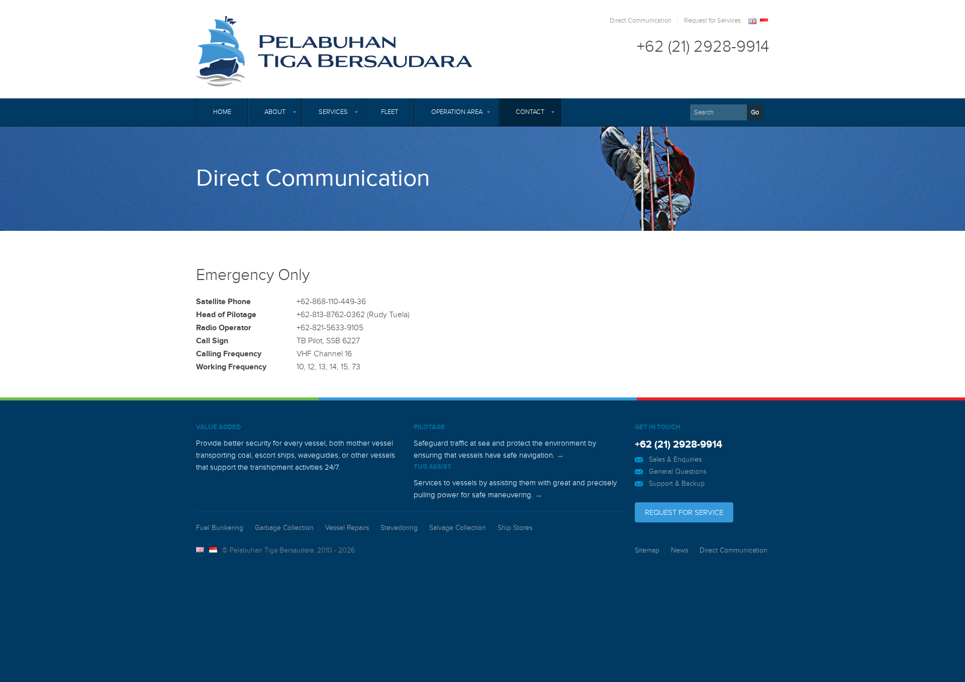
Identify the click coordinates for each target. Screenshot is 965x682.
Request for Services (712, 20)
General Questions (677, 471)
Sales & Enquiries (675, 459)
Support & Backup (677, 483)
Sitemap (647, 550)
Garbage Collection (284, 527)
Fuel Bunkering (219, 527)
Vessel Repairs (347, 527)
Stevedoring (399, 527)
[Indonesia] (764, 22)
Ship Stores (515, 527)
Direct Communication (640, 20)
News (679, 550)
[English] (752, 22)
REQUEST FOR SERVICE (684, 512)
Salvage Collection (457, 527)
